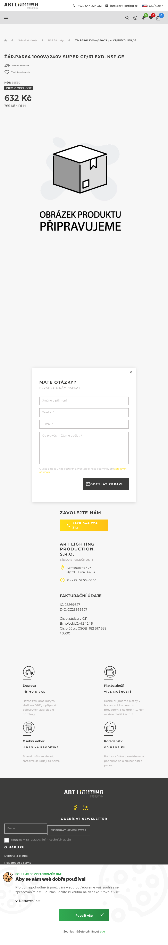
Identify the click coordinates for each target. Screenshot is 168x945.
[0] (158, 18)
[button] (6, 17)
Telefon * (48, 412)
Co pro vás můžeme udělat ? (62, 435)
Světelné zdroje (27, 40)
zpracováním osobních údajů (51, 839)
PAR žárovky (56, 40)
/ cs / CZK (154, 5)
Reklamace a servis (17, 862)
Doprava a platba (16, 855)
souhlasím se (20, 839)
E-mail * (47, 423)
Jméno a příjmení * (55, 400)
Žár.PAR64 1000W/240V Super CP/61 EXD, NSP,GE (105, 40)
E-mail (11, 828)
